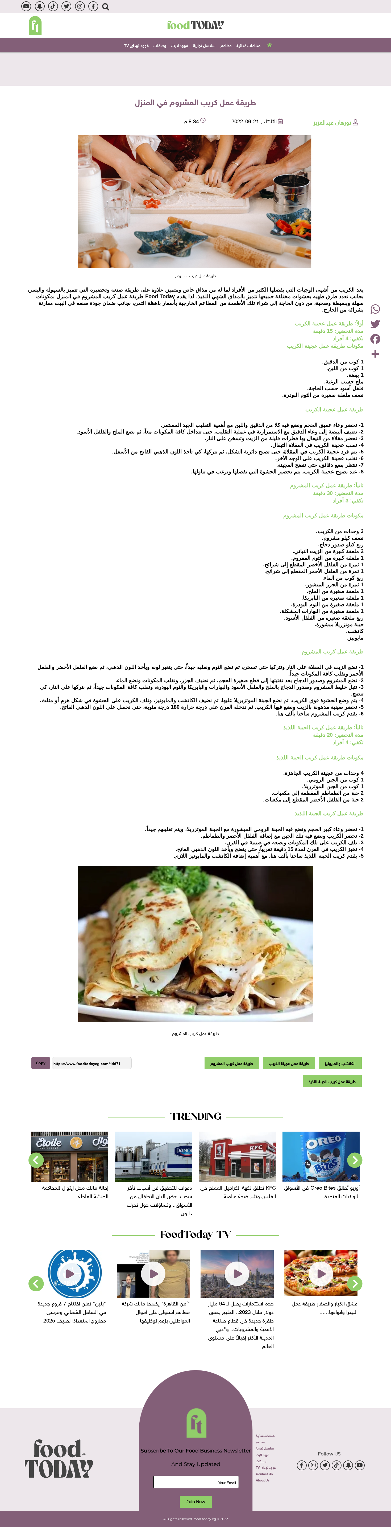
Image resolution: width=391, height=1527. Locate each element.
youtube (26, 6)
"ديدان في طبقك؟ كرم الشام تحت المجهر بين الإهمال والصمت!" (69, 1307)
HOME (268, 45)
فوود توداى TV (136, 45)
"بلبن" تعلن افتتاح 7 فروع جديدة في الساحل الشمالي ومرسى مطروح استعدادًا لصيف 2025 (156, 1311)
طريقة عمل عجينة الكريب (289, 1062)
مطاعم (226, 45)
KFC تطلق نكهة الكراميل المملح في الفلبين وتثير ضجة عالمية (322, 1191)
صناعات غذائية (248, 45)
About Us (262, 1480)
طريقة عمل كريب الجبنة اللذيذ (332, 1081)
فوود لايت (179, 45)
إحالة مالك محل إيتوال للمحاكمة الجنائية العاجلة (159, 1191)
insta (80, 6)
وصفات (159, 45)
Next (36, 1160)
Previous (355, 1160)
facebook (93, 6)
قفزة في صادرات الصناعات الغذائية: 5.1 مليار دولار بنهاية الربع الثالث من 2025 (70, 1195)
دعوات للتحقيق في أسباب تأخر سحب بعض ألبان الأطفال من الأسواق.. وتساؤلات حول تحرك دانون (243, 1199)
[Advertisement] (195, 68)
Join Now (196, 1501)
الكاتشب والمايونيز (340, 1062)
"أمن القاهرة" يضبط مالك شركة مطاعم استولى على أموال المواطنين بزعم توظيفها (240, 1311)
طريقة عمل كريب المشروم (231, 1062)
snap (40, 6)
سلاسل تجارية (204, 45)
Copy (40, 1063)
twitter (66, 6)
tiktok (53, 6)
